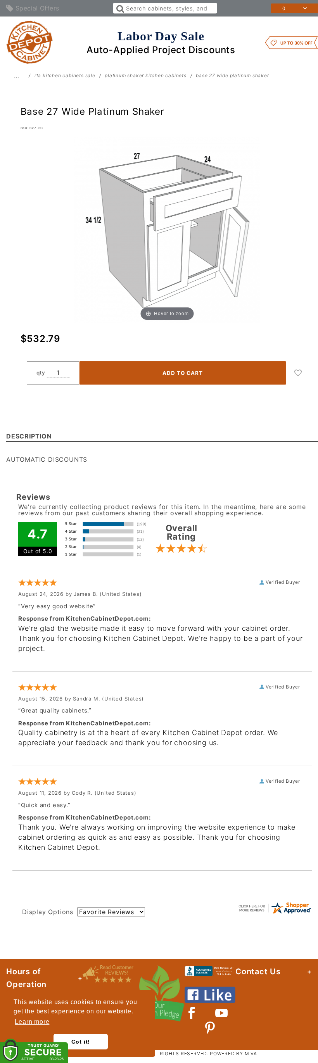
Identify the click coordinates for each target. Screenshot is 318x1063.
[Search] (119, 8)
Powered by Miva (233, 1053)
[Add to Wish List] (298, 373)
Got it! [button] (80, 1042)
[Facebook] (191, 1013)
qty (40, 372)
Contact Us (258, 971)
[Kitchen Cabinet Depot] (29, 42)
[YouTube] (221, 1013)
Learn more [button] (32, 1021)
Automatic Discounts (46, 459)
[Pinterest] (210, 1028)
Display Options (47, 912)
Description (29, 436)
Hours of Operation (26, 978)
